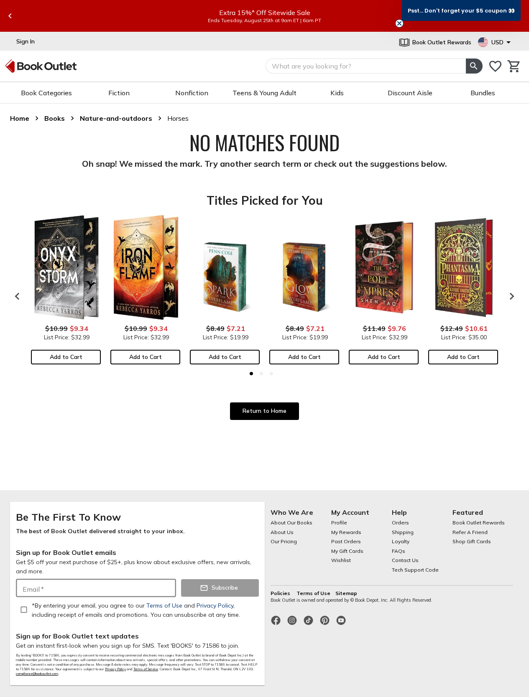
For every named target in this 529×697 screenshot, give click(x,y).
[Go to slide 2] (261, 373)
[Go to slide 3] (271, 373)
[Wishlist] (495, 66)
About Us (282, 532)
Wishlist (341, 560)
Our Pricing (284, 541)
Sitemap (346, 593)
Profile (339, 522)
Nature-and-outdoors (116, 118)
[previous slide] (10, 16)
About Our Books (291, 522)
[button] (461, 10)
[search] (474, 66)
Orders (400, 522)
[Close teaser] (399, 23)
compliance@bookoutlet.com (37, 674)
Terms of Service (145, 669)
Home (19, 118)
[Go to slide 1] (251, 373)
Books (54, 118)
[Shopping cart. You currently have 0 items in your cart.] (514, 66)
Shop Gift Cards (471, 541)
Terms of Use (313, 593)
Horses (178, 118)
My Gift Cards (347, 551)
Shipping (403, 532)
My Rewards (346, 532)
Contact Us (405, 560)
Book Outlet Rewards (478, 522)
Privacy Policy (115, 669)
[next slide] (509, 296)
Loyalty (400, 541)
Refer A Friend (470, 532)
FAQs (398, 551)
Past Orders (346, 541)
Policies (281, 593)
